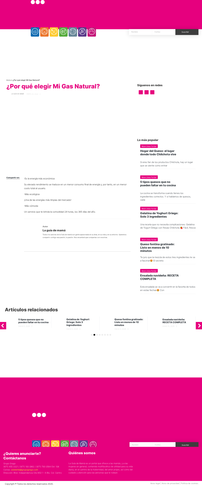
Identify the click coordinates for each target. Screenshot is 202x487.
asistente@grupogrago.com (24, 469)
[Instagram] (38, 2)
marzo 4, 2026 (120, 329)
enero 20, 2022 (32, 94)
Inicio (8, 80)
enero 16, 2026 (168, 326)
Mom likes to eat (149, 146)
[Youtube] (43, 2)
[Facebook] (33, 2)
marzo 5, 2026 (24, 326)
